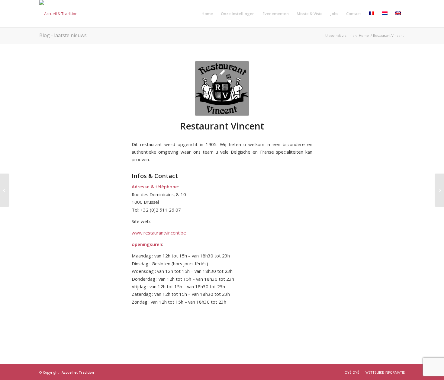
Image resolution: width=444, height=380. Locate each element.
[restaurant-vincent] (222, 88)
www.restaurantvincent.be (159, 233)
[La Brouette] (4, 190)
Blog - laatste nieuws (63, 35)
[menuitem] (207, 13)
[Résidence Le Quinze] (439, 190)
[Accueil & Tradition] (58, 13)
